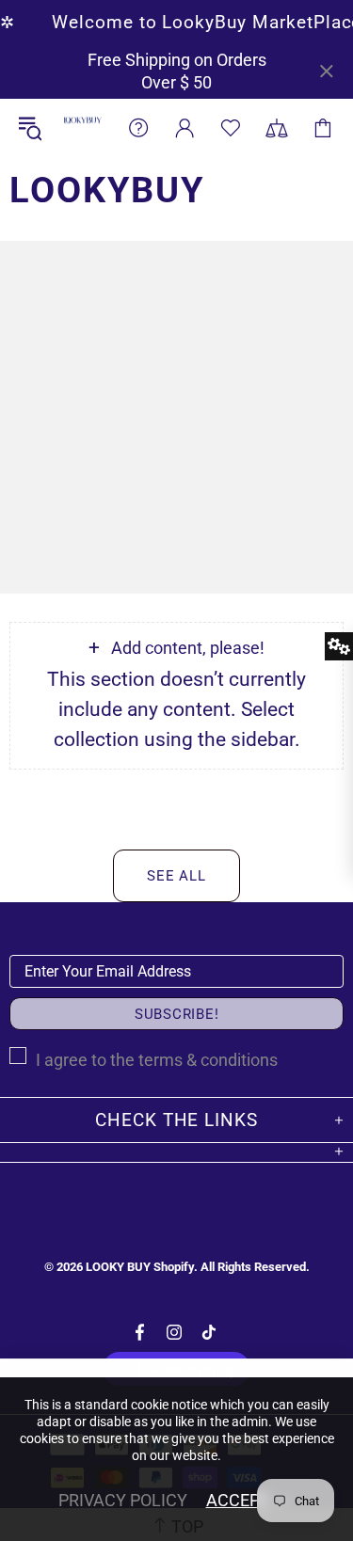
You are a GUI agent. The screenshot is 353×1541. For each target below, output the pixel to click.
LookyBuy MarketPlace (82, 127)
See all (176, 875)
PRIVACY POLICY (122, 1500)
